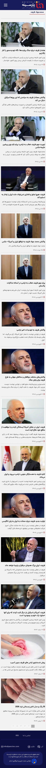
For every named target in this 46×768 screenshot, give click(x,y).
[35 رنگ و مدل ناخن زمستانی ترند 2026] (23, 691)
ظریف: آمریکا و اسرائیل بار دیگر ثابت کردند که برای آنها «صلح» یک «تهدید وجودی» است (24, 614)
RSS (17, 735)
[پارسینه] (31, 5)
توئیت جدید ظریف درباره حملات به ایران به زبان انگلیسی (23, 521)
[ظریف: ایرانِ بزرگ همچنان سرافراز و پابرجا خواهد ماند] (23, 549)
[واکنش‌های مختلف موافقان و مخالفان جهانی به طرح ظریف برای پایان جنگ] (23, 361)
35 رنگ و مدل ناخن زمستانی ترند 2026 (30, 706)
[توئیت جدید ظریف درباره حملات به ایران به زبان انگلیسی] (23, 505)
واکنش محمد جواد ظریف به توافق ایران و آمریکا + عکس (23, 241)
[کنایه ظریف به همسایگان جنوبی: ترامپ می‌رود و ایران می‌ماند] (23, 458)
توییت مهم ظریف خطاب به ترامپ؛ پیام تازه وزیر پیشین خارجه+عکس (24, 146)
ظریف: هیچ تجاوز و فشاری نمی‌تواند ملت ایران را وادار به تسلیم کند (23, 196)
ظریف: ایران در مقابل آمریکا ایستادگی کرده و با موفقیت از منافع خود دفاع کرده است (23, 429)
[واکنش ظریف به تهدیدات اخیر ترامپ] (23, 314)
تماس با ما (26, 735)
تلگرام (33, 747)
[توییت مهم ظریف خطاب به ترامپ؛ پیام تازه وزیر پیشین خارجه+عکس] (23, 128)
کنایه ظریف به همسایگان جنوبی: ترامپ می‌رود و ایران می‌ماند (24, 476)
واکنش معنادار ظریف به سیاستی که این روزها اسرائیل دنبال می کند (24, 99)
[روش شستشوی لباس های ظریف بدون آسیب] (23, 646)
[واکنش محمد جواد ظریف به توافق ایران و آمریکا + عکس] (23, 225)
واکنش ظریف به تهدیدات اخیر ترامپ (31, 330)
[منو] (5, 5)
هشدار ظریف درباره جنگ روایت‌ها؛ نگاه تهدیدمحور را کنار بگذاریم (23, 52)
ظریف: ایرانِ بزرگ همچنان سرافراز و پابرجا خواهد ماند (25, 565)
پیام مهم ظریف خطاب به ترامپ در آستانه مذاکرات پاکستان (26, 284)
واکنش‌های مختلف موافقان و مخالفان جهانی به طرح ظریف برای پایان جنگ (25, 379)
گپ (42, 747)
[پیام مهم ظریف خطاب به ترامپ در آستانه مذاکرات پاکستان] (23, 267)
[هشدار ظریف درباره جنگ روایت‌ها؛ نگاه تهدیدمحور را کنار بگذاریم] (23, 34)
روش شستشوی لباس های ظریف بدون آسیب (27, 662)
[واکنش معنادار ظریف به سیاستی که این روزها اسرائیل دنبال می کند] (23, 81)
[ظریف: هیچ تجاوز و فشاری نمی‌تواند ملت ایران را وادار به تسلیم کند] (23, 178)
